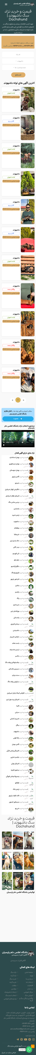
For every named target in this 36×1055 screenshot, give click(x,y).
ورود (31, 976)
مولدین (13, 989)
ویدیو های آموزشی (10, 999)
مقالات (14, 986)
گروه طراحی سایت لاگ (14, 1046)
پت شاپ (30, 989)
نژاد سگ (13, 972)
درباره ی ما (29, 979)
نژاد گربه (13, 976)
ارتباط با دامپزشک (10, 992)
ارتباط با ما (29, 982)
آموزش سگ (29, 995)
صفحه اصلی (29, 972)
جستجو (18, 75)
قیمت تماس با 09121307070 (11, 97)
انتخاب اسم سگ (10, 995)
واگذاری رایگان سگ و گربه (26, 999)
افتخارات (30, 986)
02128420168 (29, 46)
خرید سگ (13, 979)
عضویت (16, 418)
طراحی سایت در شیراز (9, 1052)
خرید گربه (13, 982)
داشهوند (16, 90)
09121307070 (17, 46)
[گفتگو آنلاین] (29, 1049)
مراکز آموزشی (28, 992)
